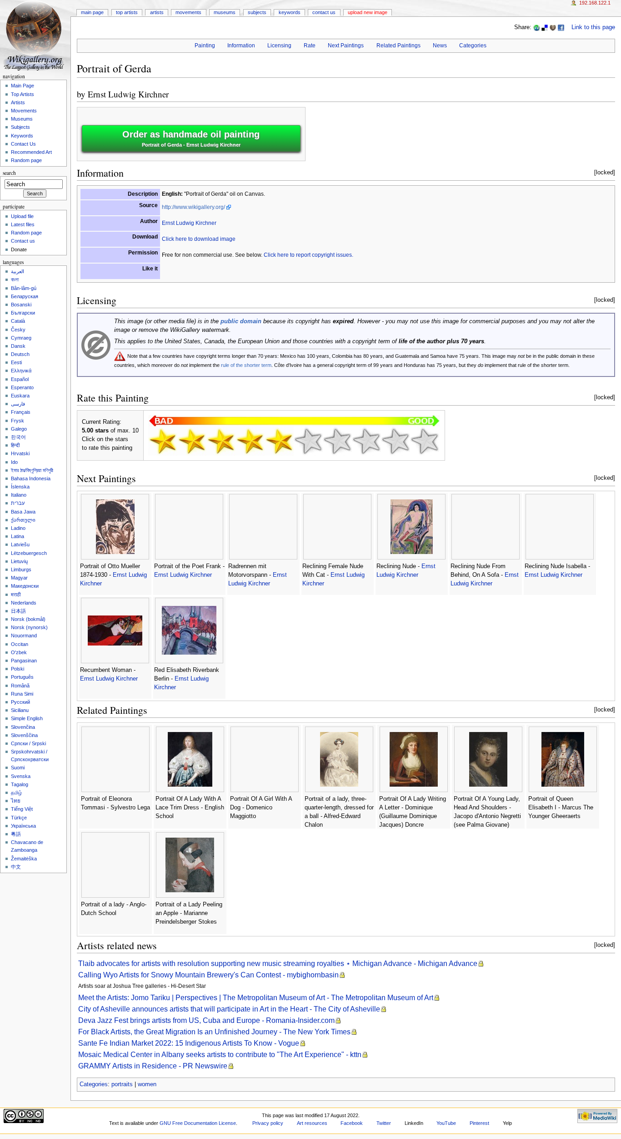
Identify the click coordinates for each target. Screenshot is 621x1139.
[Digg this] (553, 27)
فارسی (18, 404)
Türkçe (19, 817)
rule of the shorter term (246, 365)
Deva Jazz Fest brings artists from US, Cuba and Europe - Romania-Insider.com (206, 1020)
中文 (16, 867)
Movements (188, 12)
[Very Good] (337, 441)
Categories (472, 45)
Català (18, 321)
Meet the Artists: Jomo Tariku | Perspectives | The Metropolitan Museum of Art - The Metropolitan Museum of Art (255, 998)
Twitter (383, 1123)
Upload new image (367, 12)
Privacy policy (267, 1123)
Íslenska (20, 486)
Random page (26, 160)
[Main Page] (35, 35)
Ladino (18, 528)
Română (20, 685)
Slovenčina (23, 727)
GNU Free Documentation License (198, 1123)
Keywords (289, 12)
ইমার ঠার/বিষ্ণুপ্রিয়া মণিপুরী (32, 470)
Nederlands (23, 602)
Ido (14, 462)
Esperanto (22, 387)
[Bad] (191, 441)
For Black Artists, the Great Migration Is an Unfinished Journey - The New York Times (214, 1032)
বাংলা (15, 279)
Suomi (18, 767)
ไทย (15, 800)
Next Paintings (346, 45)
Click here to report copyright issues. (308, 255)
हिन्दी (15, 445)
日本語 (18, 611)
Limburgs (21, 569)
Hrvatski (20, 453)
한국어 (18, 437)
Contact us (23, 241)
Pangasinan (24, 660)
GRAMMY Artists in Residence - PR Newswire (152, 1066)
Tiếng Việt (22, 809)
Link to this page (593, 27)
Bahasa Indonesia (30, 478)
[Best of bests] (424, 441)
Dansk (18, 346)
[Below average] (250, 441)
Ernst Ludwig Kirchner (128, 94)
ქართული (23, 520)
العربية (17, 271)
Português (22, 677)
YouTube (446, 1123)
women (147, 1084)
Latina (17, 536)
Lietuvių (19, 561)
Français (20, 412)
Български (23, 312)
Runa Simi (22, 694)
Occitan (19, 644)
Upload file (22, 216)
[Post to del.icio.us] (544, 27)
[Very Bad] (162, 441)
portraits (122, 1084)
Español (20, 379)
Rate (310, 45)
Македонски (25, 586)
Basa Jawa (23, 511)
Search (9, 172)
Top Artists (127, 12)
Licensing (279, 45)
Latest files (23, 224)
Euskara (20, 395)
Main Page (92, 12)
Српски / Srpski (28, 743)
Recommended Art (31, 152)
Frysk (17, 420)
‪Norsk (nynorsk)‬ (29, 627)
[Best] (395, 441)
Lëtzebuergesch (29, 553)
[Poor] (220, 441)
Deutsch (20, 354)
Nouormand (24, 635)
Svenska (20, 776)
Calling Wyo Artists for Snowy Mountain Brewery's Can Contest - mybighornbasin (208, 975)
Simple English (27, 718)
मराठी (15, 594)
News (440, 45)
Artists (157, 12)
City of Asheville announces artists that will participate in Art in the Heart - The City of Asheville (229, 1009)
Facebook (352, 1123)
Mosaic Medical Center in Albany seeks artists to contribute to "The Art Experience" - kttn (219, 1054)
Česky (18, 329)
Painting (205, 45)
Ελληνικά (21, 370)
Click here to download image (198, 239)
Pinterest (479, 1123)
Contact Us (324, 12)
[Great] (366, 441)
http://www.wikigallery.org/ (193, 207)
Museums (224, 12)
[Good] (308, 441)
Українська (23, 826)
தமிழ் (16, 792)
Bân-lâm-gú (23, 288)
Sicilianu (20, 710)
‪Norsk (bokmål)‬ (28, 619)
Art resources (312, 1123)
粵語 (16, 834)
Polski (17, 668)
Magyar (19, 577)
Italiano (18, 495)
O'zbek (19, 652)
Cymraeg (21, 338)
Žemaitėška (24, 858)
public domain (240, 321)
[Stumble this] (536, 27)
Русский (20, 702)
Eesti (16, 362)
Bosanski (21, 304)
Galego (19, 429)
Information (241, 45)
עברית (18, 503)
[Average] (279, 441)
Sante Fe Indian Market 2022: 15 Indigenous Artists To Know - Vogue (188, 1043)
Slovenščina (24, 735)
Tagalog (19, 784)
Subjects (257, 12)
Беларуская (24, 296)
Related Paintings (398, 45)
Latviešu (20, 544)
